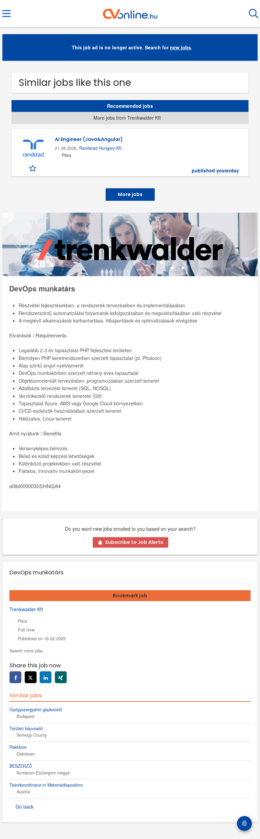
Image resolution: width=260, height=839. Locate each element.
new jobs (180, 47)
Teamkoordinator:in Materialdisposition (46, 785)
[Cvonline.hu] (130, 11)
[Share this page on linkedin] (45, 677)
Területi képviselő (26, 728)
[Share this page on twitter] (31, 677)
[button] (247, 47)
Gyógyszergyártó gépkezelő (35, 709)
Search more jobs (26, 651)
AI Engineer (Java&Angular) (89, 139)
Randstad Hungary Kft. (101, 148)
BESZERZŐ (20, 766)
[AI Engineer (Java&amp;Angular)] (33, 148)
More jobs (130, 194)
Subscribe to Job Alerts (134, 542)
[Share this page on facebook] (15, 677)
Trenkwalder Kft (26, 609)
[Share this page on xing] (61, 677)
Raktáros (17, 747)
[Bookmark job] (33, 168)
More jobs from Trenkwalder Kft (127, 117)
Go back (25, 806)
